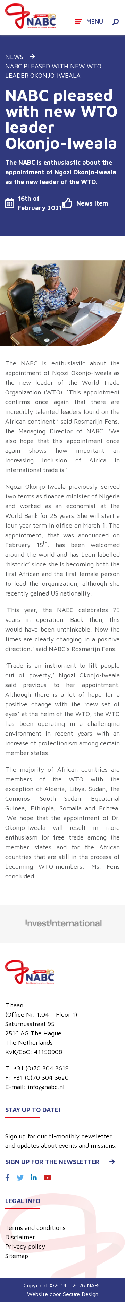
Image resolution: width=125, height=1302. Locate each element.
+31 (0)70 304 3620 (41, 1077)
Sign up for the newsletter (52, 1161)
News (14, 56)
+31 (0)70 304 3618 (41, 1068)
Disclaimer (20, 1237)
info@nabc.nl (46, 1087)
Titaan (14, 1005)
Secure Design (80, 1294)
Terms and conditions (35, 1227)
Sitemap (16, 1255)
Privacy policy (25, 1246)
